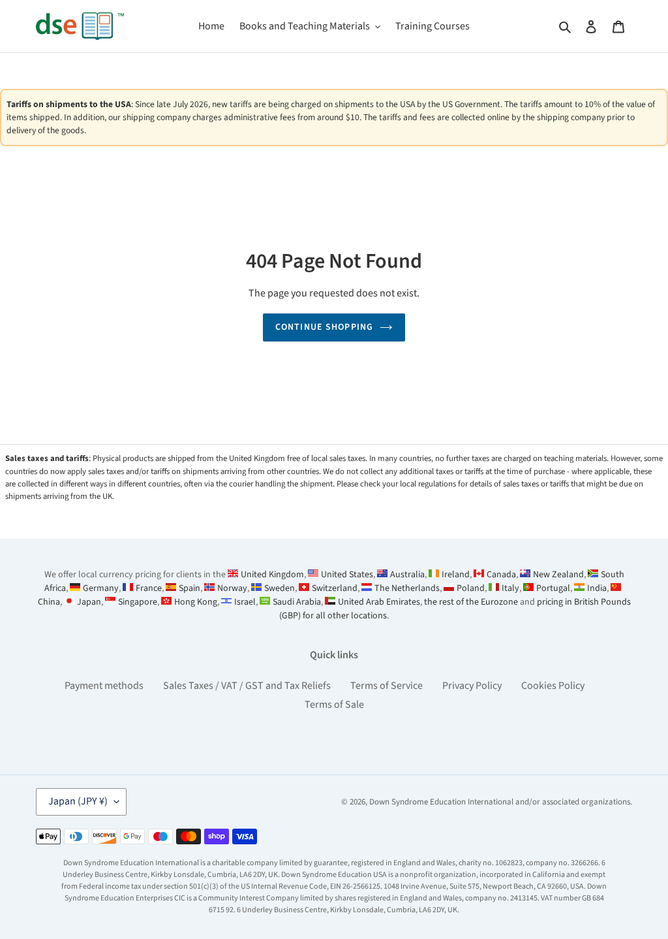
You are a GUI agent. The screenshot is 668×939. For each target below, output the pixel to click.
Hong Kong (195, 602)
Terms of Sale (334, 704)
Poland (471, 588)
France (149, 588)
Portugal (553, 588)
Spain (189, 588)
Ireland (456, 574)
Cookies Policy (552, 685)
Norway (232, 588)
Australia (407, 574)
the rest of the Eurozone (471, 602)
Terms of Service (386, 685)
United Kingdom (272, 574)
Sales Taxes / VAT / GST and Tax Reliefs (247, 685)
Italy (510, 588)
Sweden (279, 588)
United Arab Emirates (379, 602)
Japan (89, 602)
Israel (245, 602)
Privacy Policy (472, 685)
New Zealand (558, 574)
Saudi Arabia (297, 602)
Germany (101, 588)
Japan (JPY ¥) (78, 801)
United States (347, 574)
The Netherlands (407, 588)
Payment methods (104, 685)
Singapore (137, 602)
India (597, 588)
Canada (501, 574)
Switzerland (334, 588)
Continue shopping (324, 327)
